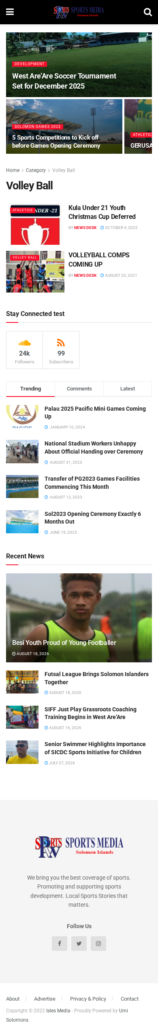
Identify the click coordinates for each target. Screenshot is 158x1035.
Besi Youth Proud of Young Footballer (64, 643)
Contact (130, 999)
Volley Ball (63, 170)
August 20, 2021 (120, 275)
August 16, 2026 (64, 727)
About (12, 999)
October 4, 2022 (121, 227)
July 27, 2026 (61, 763)
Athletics (143, 135)
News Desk (85, 227)
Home (12, 170)
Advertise (45, 999)
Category (36, 170)
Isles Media (58, 1011)
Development (30, 64)
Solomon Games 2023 (38, 127)
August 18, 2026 (32, 653)
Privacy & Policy (88, 999)
